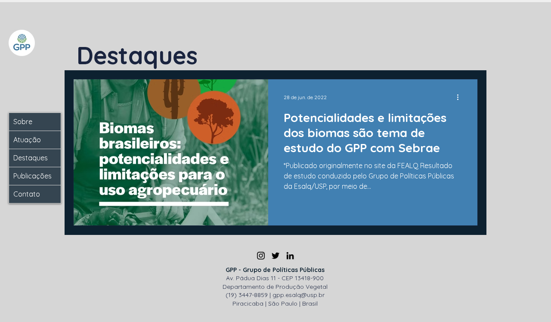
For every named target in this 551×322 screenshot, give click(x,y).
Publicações (32, 176)
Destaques (30, 157)
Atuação (27, 139)
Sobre (22, 121)
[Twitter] (275, 255)
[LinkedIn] (290, 255)
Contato (26, 194)
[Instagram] (261, 255)
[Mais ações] (460, 97)
